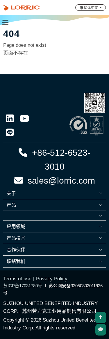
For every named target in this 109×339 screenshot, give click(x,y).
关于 (11, 193)
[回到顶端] (100, 317)
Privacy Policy (51, 278)
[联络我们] (100, 330)
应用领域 (16, 226)
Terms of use (17, 278)
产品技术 (16, 238)
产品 (11, 204)
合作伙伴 (16, 249)
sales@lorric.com (59, 180)
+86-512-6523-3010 (58, 159)
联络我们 (16, 261)
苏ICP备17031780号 (22, 286)
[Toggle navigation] (5, 22)
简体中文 (91, 8)
